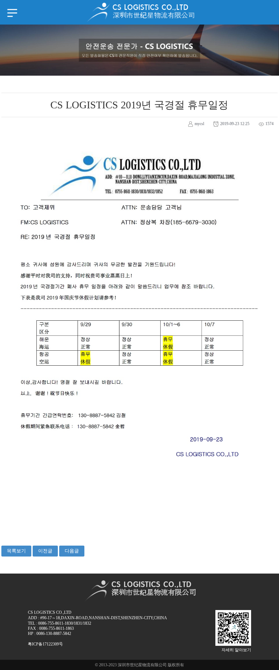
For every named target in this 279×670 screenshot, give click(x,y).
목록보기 (16, 550)
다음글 (72, 550)
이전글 (45, 550)
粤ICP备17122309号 (45, 644)
